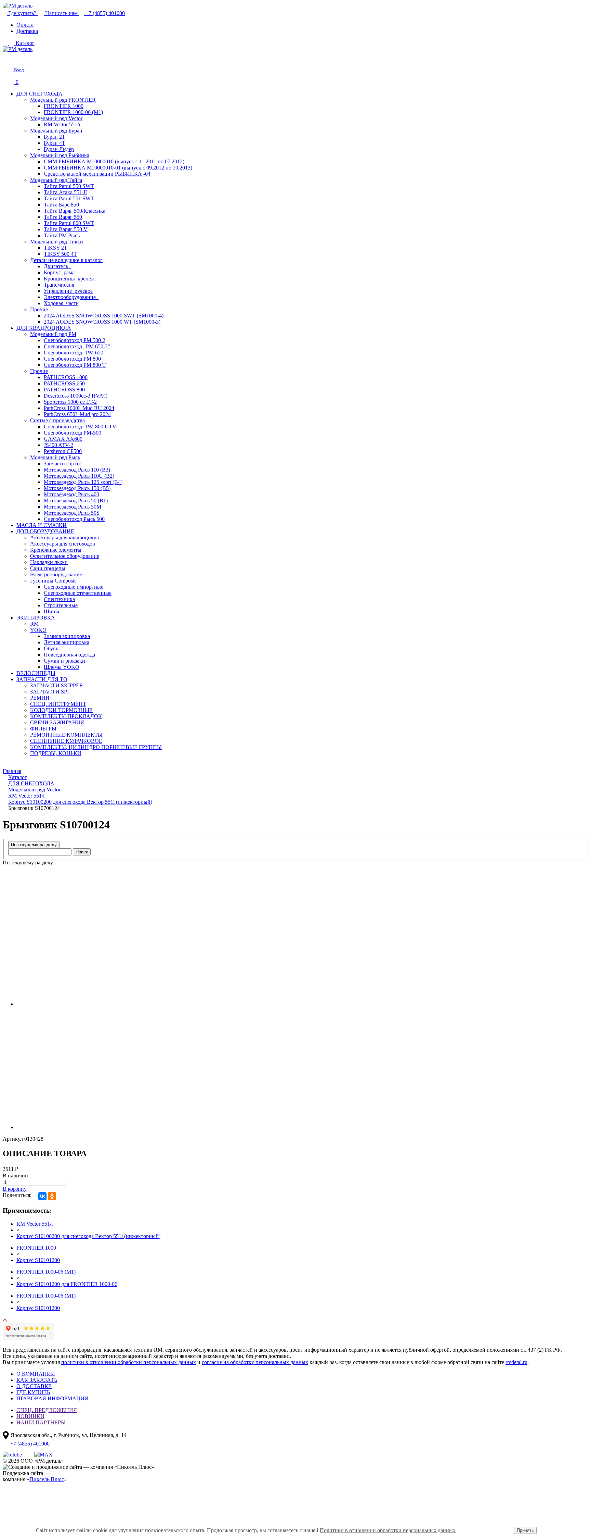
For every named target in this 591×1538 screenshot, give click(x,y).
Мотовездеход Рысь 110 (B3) (77, 470)
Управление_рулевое (68, 291)
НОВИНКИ (30, 1416)
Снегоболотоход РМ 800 (72, 359)
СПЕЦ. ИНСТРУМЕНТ (58, 704)
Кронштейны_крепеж (69, 279)
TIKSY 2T (55, 248)
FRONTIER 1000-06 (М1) (73, 112)
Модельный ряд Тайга (56, 180)
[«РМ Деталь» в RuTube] (13, 1455)
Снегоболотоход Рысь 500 (74, 519)
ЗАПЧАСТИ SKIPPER (56, 685)
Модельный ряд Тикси (56, 242)
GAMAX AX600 (63, 439)
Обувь (51, 648)
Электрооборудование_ (71, 297)
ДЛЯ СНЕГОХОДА (39, 94)
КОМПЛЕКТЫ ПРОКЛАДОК (66, 716)
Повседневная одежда (69, 655)
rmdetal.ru (516, 1362)
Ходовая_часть (61, 303)
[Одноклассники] (52, 1196)
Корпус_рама (59, 272)
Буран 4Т (54, 143)
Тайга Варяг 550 (63, 217)
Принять (525, 1530)
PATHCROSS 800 (64, 389)
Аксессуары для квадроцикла (64, 537)
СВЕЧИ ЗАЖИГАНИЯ (57, 722)
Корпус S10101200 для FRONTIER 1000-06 (66, 1284)
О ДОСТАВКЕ (34, 1386)
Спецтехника (59, 599)
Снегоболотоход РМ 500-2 (74, 340)
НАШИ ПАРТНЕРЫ (41, 1422)
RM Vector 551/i (62, 124)
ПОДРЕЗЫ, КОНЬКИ (55, 753)
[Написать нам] (7, 58)
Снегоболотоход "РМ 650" (75, 352)
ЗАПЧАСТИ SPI (49, 692)
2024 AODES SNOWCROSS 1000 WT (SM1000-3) (102, 322)
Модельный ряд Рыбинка (59, 155)
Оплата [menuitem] (25, 25)
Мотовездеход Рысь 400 (71, 494)
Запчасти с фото (62, 463)
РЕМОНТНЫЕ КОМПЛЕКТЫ (66, 735)
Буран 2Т (54, 137)
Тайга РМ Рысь (62, 235)
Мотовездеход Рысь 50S (72, 513)
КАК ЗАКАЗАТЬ (36, 1380)
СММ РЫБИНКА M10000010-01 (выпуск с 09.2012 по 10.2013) (118, 168)
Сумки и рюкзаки (64, 661)
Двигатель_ (57, 266)
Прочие (39, 309)
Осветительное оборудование (64, 556)
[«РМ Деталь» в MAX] (43, 1455)
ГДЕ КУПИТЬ (33, 1392)
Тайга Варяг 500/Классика (74, 211)
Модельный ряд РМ (53, 334)
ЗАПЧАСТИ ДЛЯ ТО (41, 679)
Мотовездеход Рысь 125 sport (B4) (83, 482)
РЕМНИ (40, 698)
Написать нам (61, 13)
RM (34, 624)
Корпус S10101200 (38, 1260)
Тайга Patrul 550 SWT (69, 186)
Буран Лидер (59, 149)
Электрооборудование (56, 574)
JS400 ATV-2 (58, 445)
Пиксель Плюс (46, 1479)
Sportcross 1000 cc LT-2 (70, 402)
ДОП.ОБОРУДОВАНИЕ (45, 531)
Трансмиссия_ (60, 285)
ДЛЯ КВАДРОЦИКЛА (43, 328)
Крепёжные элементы (55, 550)
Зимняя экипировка (67, 636)
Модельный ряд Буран (56, 131)
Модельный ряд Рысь (55, 457)
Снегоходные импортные (73, 587)
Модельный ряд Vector (56, 118)
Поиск (82, 851)
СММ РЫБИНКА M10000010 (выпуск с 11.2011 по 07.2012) (114, 161)
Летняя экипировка (66, 642)
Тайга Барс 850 (61, 205)
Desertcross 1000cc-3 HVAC (75, 396)
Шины (51, 611)
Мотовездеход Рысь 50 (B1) (76, 500)
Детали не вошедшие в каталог (66, 260)
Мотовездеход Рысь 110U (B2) (79, 476)
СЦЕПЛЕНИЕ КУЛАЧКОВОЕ (66, 741)
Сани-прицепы (47, 568)
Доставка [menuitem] (27, 31)
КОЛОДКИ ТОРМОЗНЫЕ (61, 710)
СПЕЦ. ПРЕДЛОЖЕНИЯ (46, 1410)
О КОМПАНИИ (35, 1374)
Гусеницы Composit (53, 581)
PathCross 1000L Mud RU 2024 (79, 408)
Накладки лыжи (49, 562)
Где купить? (22, 13)
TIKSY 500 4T (60, 254)
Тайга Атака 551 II (65, 192)
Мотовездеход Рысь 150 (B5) (77, 488)
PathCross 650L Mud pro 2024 (77, 414)
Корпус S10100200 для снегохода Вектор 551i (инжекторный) (88, 1236)
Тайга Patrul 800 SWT (69, 223)
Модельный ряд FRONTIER (63, 100)
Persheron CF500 (63, 451)
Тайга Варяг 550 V (66, 229)
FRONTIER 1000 (63, 106)
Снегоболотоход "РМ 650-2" (77, 346)
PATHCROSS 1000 (66, 377)
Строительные (61, 605)
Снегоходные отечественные (77, 593)
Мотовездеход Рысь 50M (72, 507)
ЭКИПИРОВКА (35, 618)
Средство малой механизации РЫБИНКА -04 (97, 174)
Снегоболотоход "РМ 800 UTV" (81, 426)
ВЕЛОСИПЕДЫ (35, 673)
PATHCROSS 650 (64, 383)
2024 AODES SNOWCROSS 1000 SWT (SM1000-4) (103, 315)
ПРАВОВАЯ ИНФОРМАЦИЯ (52, 1398)
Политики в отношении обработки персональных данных (388, 1530)
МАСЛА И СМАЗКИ (41, 525)
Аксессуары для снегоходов (62, 544)
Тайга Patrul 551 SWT (69, 198)
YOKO (38, 630)
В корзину (15, 1189)
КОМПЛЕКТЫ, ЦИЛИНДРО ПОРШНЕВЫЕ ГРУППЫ (96, 747)
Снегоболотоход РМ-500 (72, 433)
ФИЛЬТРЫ (43, 729)
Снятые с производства (57, 420)
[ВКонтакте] (42, 1196)
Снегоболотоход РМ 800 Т (75, 365)
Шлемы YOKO (61, 667)
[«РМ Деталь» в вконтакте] (28, 1455)
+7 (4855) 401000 (104, 13)
